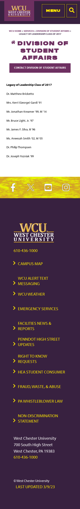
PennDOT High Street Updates (39, 341)
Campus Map (30, 263)
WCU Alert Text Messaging (33, 280)
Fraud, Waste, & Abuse (39, 386)
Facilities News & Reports (34, 325)
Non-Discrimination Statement (38, 418)
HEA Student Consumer (41, 372)
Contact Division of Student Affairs (40, 67)
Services (29, 30)
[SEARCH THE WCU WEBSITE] (72, 10)
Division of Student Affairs (53, 30)
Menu (53, 10)
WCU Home (15, 30)
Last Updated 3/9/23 (35, 486)
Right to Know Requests (32, 358)
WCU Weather (31, 294)
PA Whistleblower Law (40, 401)
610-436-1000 (26, 250)
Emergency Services (38, 308)
